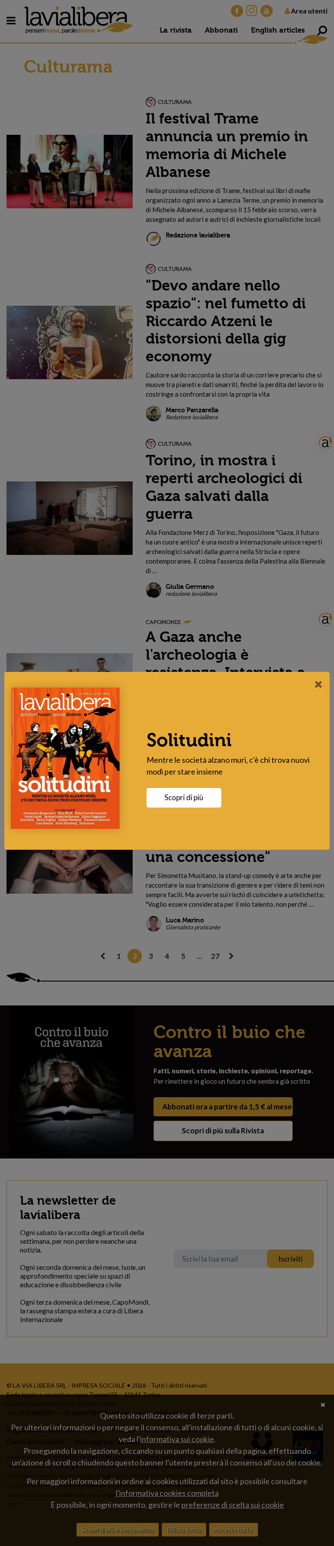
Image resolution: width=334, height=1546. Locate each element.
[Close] (318, 684)
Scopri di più (183, 797)
